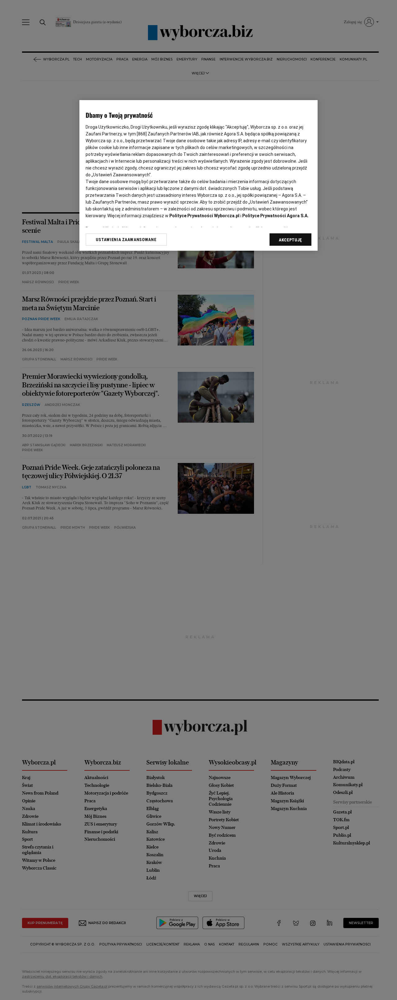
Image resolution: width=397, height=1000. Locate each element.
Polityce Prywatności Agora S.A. (275, 215)
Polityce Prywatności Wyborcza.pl (204, 215)
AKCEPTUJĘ (290, 239)
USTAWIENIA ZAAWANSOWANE (126, 239)
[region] (198, 175)
